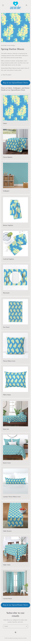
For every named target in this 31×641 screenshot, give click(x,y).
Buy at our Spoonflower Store (15, 83)
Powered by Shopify (22, 638)
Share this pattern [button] (7, 74)
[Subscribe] (26, 626)
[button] (3, 5)
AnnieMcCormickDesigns (13, 638)
